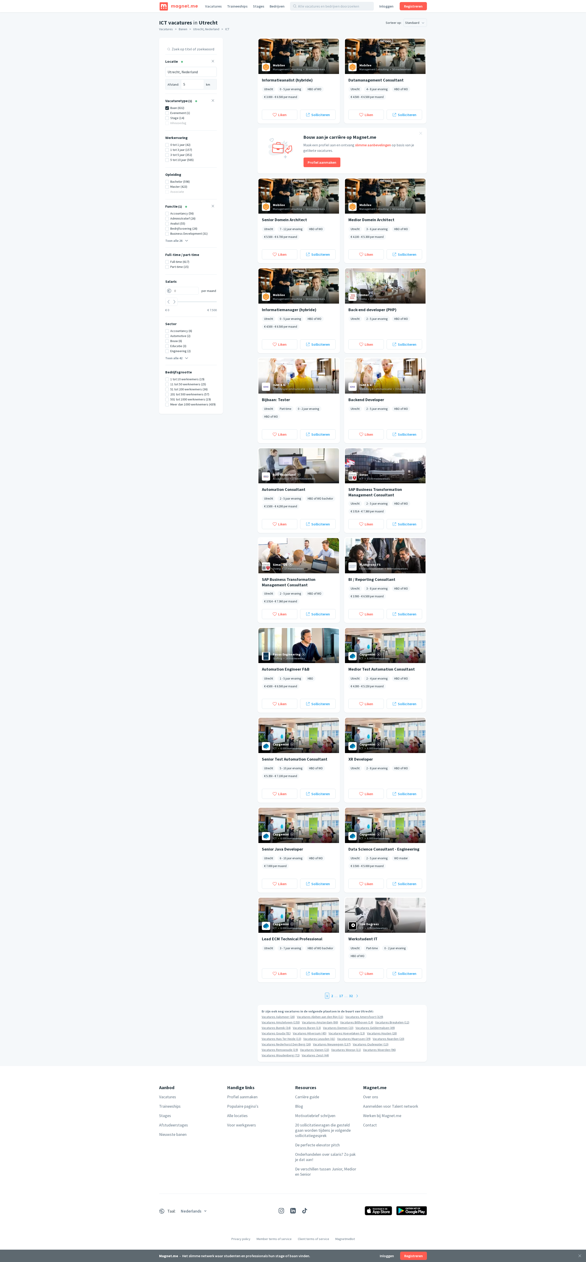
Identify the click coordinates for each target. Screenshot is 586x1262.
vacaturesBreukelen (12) (392, 1022)
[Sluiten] (580, 1256)
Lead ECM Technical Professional (292, 938)
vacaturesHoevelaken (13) (346, 1033)
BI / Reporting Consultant (371, 579)
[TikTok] (304, 1210)
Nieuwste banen (173, 1134)
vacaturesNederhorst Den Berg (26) (286, 1044)
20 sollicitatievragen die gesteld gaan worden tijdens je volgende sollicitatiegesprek (323, 1130)
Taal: (171, 1211)
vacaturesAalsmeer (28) (278, 1017)
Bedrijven (277, 6)
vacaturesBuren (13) (307, 1028)
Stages (258, 6)
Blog (299, 1106)
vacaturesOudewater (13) (370, 1044)
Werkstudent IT (362, 938)
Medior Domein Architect (371, 219)
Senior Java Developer (282, 849)
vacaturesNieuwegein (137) (332, 1044)
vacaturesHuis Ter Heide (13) (281, 1039)
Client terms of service (313, 1239)
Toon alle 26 (173, 241)
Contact (370, 1125)
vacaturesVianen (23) (314, 1050)
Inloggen (386, 6)
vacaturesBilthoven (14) (356, 1022)
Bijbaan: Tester (276, 399)
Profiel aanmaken (322, 162)
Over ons (370, 1096)
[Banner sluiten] (421, 134)
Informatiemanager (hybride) (289, 309)
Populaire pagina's (242, 1106)
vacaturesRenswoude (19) (280, 1050)
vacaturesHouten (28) (382, 1033)
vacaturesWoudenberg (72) (281, 1055)
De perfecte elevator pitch (317, 1145)
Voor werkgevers (241, 1125)
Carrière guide (307, 1096)
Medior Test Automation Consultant (381, 669)
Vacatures (213, 6)
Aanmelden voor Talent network (390, 1106)
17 (341, 995)
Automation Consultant (283, 489)
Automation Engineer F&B (285, 669)
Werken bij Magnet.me (382, 1115)
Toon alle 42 (173, 358)
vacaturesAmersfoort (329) (364, 1017)
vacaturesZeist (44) (315, 1055)
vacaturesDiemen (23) (338, 1028)
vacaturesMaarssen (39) (354, 1039)
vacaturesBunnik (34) (276, 1028)
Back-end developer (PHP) (372, 309)
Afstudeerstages (173, 1125)
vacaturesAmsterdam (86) (320, 1022)
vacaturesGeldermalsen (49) (375, 1028)
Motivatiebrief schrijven (315, 1115)
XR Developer (360, 759)
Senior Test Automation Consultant (294, 759)
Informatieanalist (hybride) (287, 80)
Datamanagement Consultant (376, 80)
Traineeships (237, 6)
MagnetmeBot (345, 1239)
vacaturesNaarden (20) (388, 1039)
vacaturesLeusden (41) (319, 1039)
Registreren (413, 6)
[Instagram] (281, 1210)
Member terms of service (274, 1239)
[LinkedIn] (293, 1210)
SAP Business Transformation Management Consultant (375, 492)
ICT (227, 29)
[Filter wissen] (213, 62)
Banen (183, 29)
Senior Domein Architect (284, 219)
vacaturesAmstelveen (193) (281, 1022)
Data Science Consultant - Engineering (383, 849)
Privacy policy (240, 1239)
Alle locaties (237, 1115)
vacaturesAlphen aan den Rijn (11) (320, 1017)
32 (351, 995)
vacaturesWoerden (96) (379, 1050)
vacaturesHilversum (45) (309, 1033)
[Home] (178, 6)
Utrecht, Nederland (206, 29)
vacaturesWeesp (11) (346, 1050)
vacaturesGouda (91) (276, 1033)
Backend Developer (366, 399)
